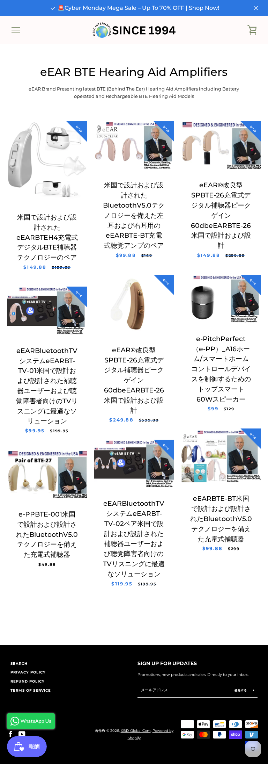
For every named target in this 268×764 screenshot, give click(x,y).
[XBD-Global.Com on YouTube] (21, 734)
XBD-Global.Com (136, 730)
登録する (241, 690)
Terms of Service (30, 690)
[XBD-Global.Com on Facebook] (10, 734)
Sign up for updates (167, 663)
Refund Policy (27, 681)
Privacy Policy (28, 672)
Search (19, 663)
